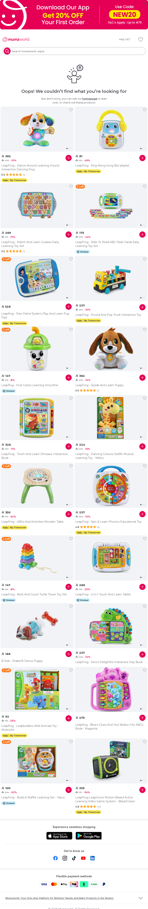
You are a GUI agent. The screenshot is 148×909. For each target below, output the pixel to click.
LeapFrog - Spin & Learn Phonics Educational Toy (108, 521)
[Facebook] (55, 858)
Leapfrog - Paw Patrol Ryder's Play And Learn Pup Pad (35, 315)
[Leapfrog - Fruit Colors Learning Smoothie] (37, 348)
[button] (122, 39)
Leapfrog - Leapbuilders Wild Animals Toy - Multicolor (30, 727)
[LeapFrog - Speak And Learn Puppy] (111, 348)
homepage (89, 98)
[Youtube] (83, 858)
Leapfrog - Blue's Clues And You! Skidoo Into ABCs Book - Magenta (109, 726)
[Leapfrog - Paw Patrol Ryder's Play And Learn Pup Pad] (37, 278)
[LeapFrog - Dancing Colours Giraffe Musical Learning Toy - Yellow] (111, 417)
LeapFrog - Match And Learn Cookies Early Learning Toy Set (30, 244)
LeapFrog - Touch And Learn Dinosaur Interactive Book (34, 456)
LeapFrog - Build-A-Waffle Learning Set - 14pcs (33, 797)
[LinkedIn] (92, 858)
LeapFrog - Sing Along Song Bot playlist (102, 165)
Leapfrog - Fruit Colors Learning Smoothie (29, 385)
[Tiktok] (74, 858)
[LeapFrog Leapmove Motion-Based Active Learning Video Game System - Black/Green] (111, 761)
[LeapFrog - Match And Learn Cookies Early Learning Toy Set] (37, 205)
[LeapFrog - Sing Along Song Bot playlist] (111, 129)
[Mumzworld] (15, 39)
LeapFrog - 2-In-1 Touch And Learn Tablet (103, 594)
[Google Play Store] (89, 836)
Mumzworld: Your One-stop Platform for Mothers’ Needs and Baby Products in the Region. (59, 898)
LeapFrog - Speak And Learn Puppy (99, 385)
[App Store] (59, 836)
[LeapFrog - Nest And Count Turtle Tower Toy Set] (37, 558)
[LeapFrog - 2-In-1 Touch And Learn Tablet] (111, 558)
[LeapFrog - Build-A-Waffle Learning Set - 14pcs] (37, 761)
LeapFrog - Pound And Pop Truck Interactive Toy (108, 315)
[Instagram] (64, 858)
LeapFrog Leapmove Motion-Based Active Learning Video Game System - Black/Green (105, 799)
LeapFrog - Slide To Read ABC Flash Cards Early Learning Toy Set (107, 244)
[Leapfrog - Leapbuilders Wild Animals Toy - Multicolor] (37, 689)
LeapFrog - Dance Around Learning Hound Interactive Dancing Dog (30, 167)
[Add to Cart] (69, 158)
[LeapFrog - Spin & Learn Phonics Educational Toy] (111, 485)
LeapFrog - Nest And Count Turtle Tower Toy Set (34, 594)
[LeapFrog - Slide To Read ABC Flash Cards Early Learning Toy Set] (111, 205)
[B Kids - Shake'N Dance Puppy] (37, 625)
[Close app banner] (145, 3)
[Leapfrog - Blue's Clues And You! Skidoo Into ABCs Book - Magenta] (111, 689)
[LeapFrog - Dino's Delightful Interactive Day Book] (111, 625)
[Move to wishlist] (71, 110)
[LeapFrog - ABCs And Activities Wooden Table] (37, 485)
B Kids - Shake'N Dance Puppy (22, 661)
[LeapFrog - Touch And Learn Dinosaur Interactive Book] (37, 417)
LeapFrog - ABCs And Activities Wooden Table (32, 521)
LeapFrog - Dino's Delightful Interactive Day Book (109, 662)
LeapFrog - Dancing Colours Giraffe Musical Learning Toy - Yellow (104, 456)
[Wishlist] (141, 39)
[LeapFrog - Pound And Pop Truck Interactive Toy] (111, 278)
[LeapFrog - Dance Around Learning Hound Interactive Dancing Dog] (37, 129)
